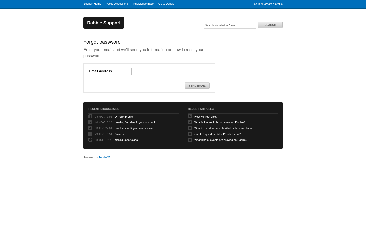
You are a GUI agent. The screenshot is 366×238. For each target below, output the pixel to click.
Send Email (197, 85)
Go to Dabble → (168, 3)
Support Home (92, 3)
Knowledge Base (143, 3)
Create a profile (273, 4)
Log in (256, 4)
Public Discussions (117, 3)
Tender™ (104, 157)
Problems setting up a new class (134, 128)
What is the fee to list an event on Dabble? (219, 122)
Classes (119, 134)
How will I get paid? (205, 116)
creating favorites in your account (135, 122)
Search (270, 25)
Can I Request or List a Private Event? (217, 134)
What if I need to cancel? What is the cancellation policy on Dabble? (225, 128)
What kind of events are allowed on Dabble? (220, 140)
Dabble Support (104, 22)
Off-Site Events (124, 116)
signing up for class (126, 140)
